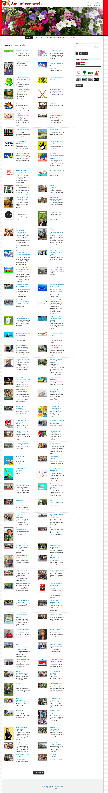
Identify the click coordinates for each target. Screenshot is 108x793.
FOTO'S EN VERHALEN (54, 37)
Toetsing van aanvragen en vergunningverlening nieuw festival (22, 172)
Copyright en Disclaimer (48, 786)
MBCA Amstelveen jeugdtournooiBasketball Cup (20, 516)
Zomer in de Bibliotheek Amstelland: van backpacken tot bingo (56, 333)
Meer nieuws (39, 772)
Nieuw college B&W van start (23, 583)
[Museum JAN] (91, 82)
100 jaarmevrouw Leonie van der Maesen (22, 685)
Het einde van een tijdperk (22, 443)
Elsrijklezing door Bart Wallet (23, 62)
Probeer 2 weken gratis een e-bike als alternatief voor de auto (57, 63)
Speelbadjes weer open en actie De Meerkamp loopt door (22, 286)
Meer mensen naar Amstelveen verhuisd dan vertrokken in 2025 (56, 199)
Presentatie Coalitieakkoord (56, 659)
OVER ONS (73, 37)
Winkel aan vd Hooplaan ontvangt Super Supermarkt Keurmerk (56, 485)
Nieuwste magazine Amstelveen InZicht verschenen (54, 602)
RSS (62, 786)
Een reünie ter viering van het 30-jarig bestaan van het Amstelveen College (57, 408)
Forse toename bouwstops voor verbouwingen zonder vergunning (22, 269)
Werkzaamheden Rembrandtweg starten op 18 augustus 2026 (57, 115)
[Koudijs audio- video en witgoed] (97, 82)
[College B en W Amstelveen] (91, 75)
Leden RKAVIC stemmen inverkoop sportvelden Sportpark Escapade (56, 516)
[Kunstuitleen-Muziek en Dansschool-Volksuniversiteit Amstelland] (79, 75)
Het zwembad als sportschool (57, 170)
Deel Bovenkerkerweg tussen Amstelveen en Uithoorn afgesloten (23, 91)
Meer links (79, 85)
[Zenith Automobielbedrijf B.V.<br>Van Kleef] (85, 75)
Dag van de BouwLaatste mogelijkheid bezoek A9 (56, 529)
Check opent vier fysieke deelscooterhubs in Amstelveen (56, 361)
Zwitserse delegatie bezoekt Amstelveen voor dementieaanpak (56, 470)
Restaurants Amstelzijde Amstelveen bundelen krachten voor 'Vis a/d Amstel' (57, 301)
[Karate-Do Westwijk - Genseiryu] (97, 75)
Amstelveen (57, 786)
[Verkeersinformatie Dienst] (85, 82)
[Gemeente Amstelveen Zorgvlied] (79, 82)
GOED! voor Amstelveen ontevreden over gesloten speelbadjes (56, 318)
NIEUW (28, 37)
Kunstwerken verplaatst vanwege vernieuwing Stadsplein (21, 615)
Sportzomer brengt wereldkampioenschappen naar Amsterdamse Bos (22, 391)
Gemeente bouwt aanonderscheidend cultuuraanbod (21, 500)
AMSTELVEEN (39, 37)
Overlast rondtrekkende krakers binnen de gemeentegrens (21, 143)
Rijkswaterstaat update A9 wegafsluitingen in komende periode (23, 422)
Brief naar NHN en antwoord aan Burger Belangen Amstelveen (57, 286)
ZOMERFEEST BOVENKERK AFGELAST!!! (20, 458)
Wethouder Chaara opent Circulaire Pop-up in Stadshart (56, 252)
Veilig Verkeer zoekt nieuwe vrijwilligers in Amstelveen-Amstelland (22, 115)
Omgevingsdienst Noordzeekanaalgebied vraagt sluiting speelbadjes (23, 333)
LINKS (65, 37)
